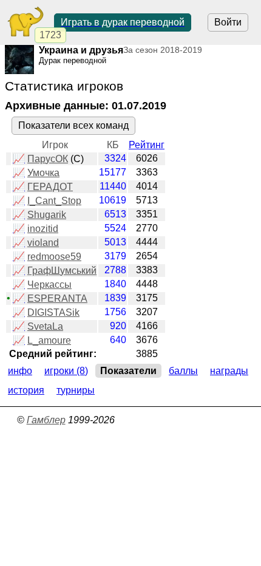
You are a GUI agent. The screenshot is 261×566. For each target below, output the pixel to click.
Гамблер (46, 420)
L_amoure (49, 340)
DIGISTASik (53, 312)
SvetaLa (45, 326)
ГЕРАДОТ (50, 187)
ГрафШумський (62, 270)
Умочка (43, 173)
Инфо (20, 371)
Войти (228, 22)
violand (43, 242)
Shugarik (46, 215)
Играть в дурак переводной (123, 22)
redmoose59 (54, 256)
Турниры (75, 390)
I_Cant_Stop (54, 201)
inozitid (42, 228)
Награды (229, 371)
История (26, 390)
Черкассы (49, 284)
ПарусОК (47, 159)
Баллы (183, 371)
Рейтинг (146, 145)
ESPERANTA (57, 298)
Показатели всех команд (73, 125)
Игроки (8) (66, 371)
